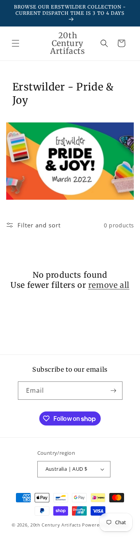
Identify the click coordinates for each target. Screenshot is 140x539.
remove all (109, 285)
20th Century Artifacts (55, 525)
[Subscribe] (113, 390)
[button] (15, 43)
